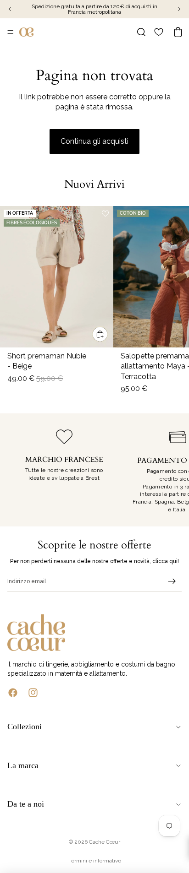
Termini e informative (94, 860)
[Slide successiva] (171, 470)
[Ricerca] (141, 32)
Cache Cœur (104, 842)
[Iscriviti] (172, 581)
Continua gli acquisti (94, 141)
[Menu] (10, 32)
